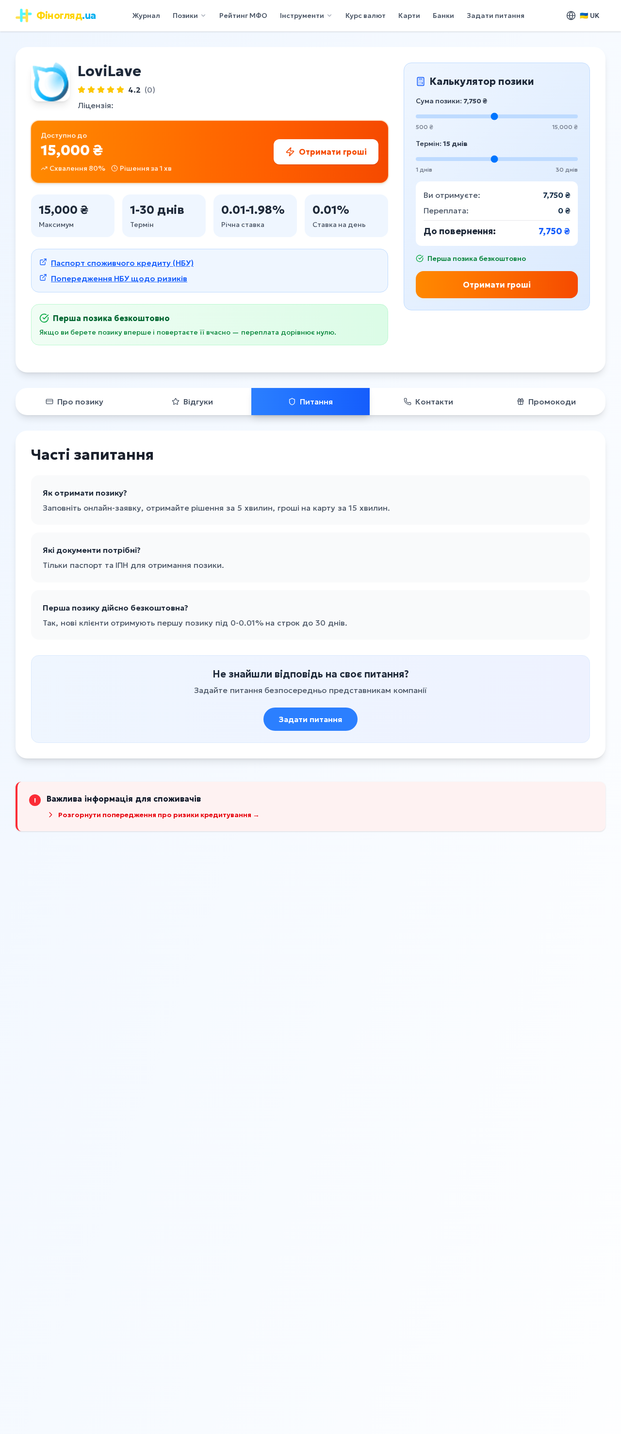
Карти (409, 15)
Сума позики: (451, 101)
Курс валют (365, 15)
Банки (443, 15)
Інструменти (302, 15)
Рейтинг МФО (243, 15)
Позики (185, 15)
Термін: (442, 143)
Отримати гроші (497, 285)
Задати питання (495, 15)
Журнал (146, 15)
